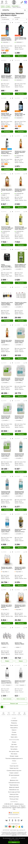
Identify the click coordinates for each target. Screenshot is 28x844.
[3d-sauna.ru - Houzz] (15, 820)
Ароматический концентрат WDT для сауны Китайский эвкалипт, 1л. (7, 228)
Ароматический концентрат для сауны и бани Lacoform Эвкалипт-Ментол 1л (20, 455)
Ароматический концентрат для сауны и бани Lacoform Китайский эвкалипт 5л (7, 417)
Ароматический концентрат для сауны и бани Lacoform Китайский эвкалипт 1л (7, 492)
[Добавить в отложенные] (12, 23)
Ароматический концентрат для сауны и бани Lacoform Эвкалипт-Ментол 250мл (20, 492)
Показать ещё (14, 703)
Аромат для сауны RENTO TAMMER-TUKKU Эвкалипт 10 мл (7, 76)
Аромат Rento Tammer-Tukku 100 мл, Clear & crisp (6, 114)
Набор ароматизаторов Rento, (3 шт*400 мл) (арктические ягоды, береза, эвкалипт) (7, 266)
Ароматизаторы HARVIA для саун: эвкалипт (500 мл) (6, 682)
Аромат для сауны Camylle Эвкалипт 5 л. (6, 568)
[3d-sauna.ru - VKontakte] (6, 820)
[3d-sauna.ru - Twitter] (21, 820)
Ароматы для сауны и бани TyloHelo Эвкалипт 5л (21, 303)
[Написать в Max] (25, 2)
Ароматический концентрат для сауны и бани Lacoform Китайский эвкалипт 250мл (7, 530)
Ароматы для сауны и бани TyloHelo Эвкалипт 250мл (7, 303)
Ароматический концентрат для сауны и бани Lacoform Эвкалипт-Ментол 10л (20, 341)
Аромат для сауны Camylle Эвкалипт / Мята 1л (6, 606)
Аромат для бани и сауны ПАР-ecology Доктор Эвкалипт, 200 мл (20, 76)
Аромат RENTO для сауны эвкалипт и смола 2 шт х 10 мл (20, 266)
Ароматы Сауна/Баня (6, 7)
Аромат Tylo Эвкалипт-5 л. (5, 643)
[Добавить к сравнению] (10, 23)
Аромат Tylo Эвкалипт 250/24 (19, 643)
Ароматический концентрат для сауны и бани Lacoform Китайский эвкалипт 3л (7, 455)
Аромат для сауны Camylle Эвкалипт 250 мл (20, 152)
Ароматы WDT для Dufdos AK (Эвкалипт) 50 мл (20, 530)
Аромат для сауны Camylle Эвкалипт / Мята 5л (20, 606)
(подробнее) (16, 839)
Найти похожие (7, 698)
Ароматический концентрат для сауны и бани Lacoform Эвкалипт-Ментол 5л (20, 379)
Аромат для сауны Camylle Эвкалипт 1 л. (6, 190)
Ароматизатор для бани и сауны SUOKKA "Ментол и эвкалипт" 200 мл (6, 152)
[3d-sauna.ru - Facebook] (9, 820)
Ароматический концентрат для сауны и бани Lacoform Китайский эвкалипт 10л (7, 379)
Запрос (7, 661)
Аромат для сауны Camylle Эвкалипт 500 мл (6, 341)
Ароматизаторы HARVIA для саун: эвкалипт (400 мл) (6, 39)
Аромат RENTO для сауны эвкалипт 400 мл (20, 39)
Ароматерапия (15, 6)
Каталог (8, 6)
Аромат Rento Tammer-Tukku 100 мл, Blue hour (20, 114)
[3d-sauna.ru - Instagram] (18, 820)
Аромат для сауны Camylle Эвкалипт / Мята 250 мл (20, 190)
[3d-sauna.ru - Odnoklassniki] (12, 820)
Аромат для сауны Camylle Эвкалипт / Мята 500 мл (20, 568)
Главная (3, 6)
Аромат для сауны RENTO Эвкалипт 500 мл (20, 682)
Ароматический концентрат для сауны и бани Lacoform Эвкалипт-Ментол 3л (20, 417)
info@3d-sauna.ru (19, 804)
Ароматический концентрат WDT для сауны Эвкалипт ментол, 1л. (21, 228)
